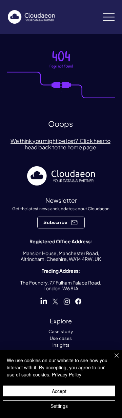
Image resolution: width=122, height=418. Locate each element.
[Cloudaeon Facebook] (78, 301)
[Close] (112, 359)
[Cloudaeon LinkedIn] (44, 301)
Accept (59, 391)
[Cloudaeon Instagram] (67, 301)
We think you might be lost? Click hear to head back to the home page (60, 144)
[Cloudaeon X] (55, 301)
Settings (59, 405)
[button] (61, 222)
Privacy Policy (66, 374)
